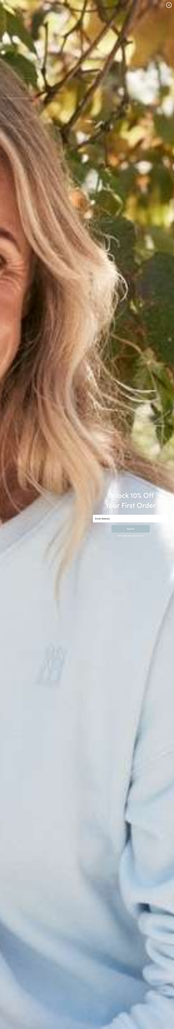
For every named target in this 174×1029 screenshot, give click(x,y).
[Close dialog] (168, 5)
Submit (130, 528)
